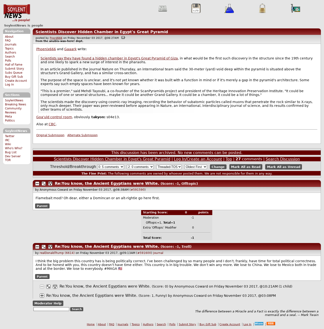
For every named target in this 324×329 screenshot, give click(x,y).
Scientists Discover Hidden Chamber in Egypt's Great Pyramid (102, 32)
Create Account (16, 80)
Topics (9, 48)
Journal (158, 253)
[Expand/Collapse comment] (37, 183)
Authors (10, 52)
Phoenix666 (46, 49)
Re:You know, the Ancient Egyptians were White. (108, 183)
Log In (9, 84)
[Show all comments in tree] (50, 183)
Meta (8, 116)
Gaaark (70, 49)
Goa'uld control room (54, 117)
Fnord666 (56, 38)
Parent (42, 205)
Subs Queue (13, 72)
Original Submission (50, 135)
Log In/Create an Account (198, 159)
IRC (7, 140)
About (9, 36)
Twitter (9, 136)
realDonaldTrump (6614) (57, 253)
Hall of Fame (13, 64)
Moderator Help (47, 303)
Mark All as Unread (283, 167)
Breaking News (15, 104)
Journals (10, 44)
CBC (52, 124)
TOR (8, 160)
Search (10, 56)
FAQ (7, 40)
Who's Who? (13, 148)
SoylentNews (16, 13)
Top (229, 159)
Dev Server (13, 156)
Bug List (11, 152)
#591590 (137, 189)
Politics (10, 120)
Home (91, 324)
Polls (8, 60)
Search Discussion (283, 159)
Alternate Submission (82, 135)
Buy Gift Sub (14, 76)
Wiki (8, 144)
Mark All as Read (245, 167)
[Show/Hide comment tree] (44, 183)
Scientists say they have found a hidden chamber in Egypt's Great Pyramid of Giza (109, 58)
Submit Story (14, 68)
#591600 (144, 253)
